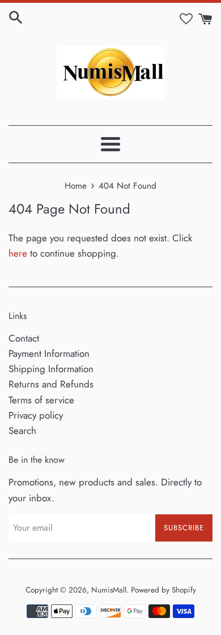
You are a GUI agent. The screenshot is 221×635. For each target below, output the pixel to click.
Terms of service (41, 400)
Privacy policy (35, 415)
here (17, 253)
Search (22, 430)
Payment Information (49, 353)
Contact (23, 338)
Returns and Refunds (51, 384)
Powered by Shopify (163, 589)
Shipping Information (51, 369)
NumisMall (108, 589)
